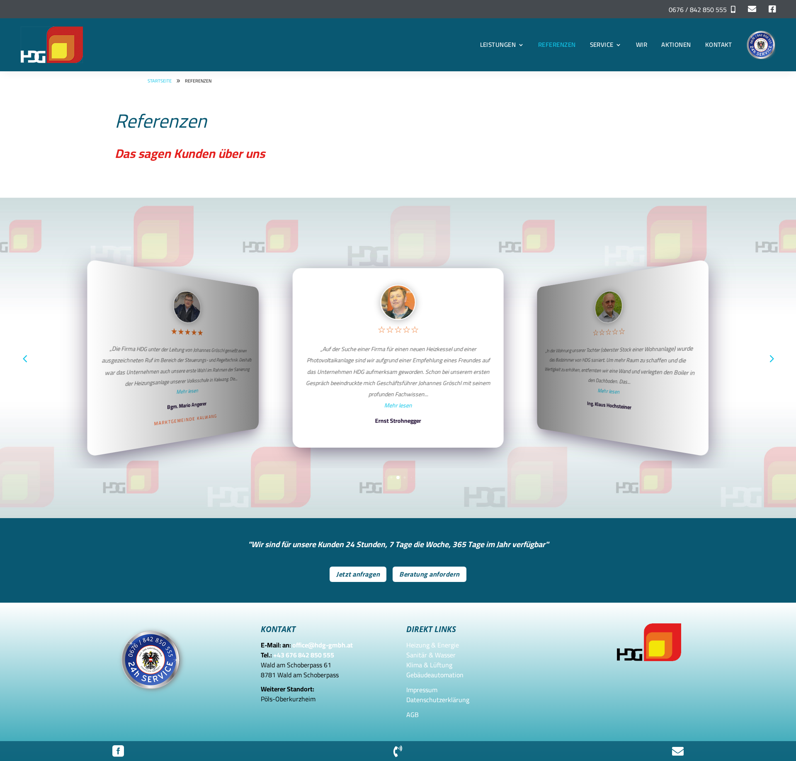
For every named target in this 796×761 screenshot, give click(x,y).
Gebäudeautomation (435, 675)
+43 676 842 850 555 (303, 655)
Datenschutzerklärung (437, 699)
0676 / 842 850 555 (698, 9)
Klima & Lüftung (429, 665)
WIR (641, 45)
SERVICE (602, 45)
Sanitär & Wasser (431, 655)
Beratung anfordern (429, 574)
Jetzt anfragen (358, 574)
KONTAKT (718, 45)
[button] (771, 358)
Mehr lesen (188, 391)
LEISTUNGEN (498, 45)
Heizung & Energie (432, 645)
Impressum (421, 689)
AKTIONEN (676, 45)
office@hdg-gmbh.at (322, 645)
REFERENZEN (557, 45)
